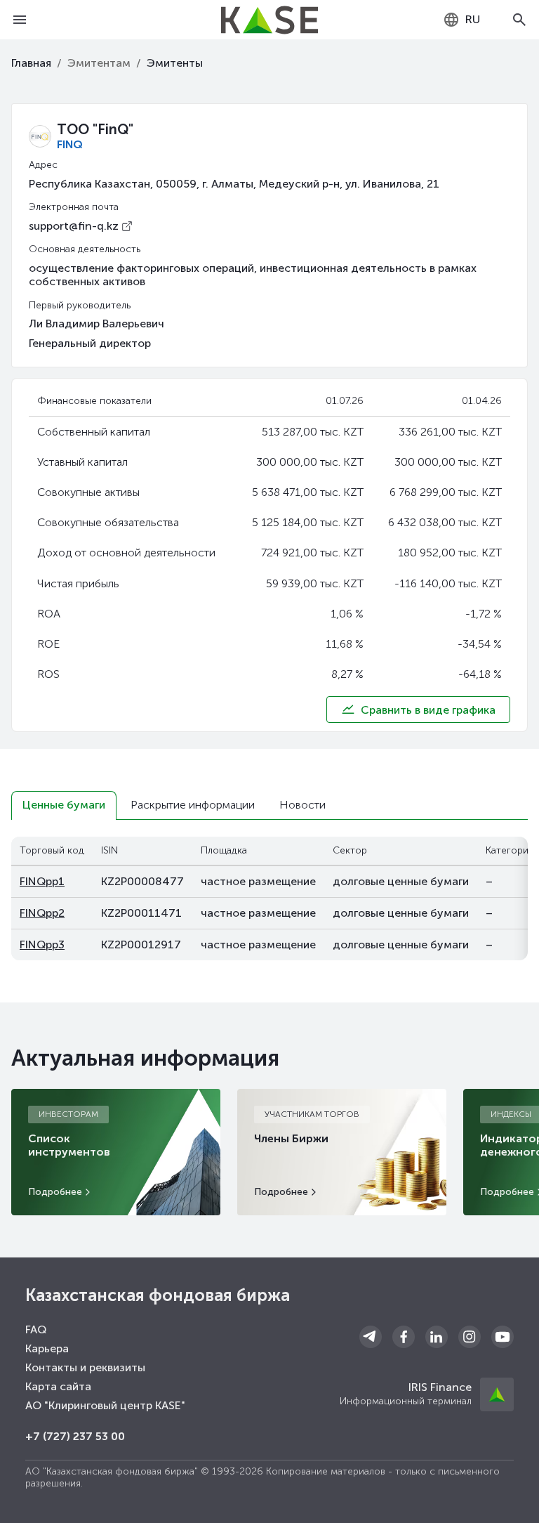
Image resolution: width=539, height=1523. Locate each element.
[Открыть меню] (20, 20)
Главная (31, 63)
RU (472, 19)
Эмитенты (175, 63)
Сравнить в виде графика (428, 710)
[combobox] (461, 20)
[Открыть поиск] (519, 20)
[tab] (64, 805)
